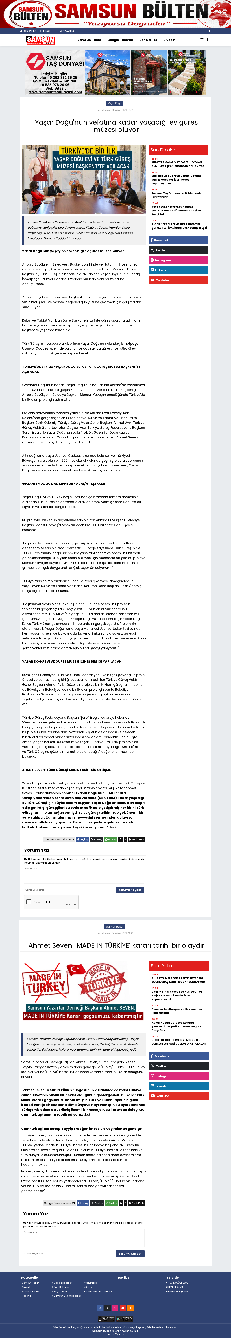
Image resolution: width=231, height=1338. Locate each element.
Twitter (160, 250)
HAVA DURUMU (175, 1287)
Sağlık (88, 1287)
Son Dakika (148, 40)
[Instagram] (115, 1308)
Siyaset (170, 40)
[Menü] (202, 40)
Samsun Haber (89, 40)
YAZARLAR (68, 31)
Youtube (162, 280)
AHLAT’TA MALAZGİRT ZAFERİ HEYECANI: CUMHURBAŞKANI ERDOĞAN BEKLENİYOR (177, 164)
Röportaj (26, 1295)
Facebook (161, 240)
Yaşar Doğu (114, 103)
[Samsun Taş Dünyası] (115, 72)
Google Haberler (120, 40)
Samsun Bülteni (30, 1291)
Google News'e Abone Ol (59, 839)
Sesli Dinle (137, 839)
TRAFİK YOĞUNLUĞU (177, 1282)
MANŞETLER (49, 31)
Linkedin (161, 270)
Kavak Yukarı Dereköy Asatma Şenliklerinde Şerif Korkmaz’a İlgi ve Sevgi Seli (176, 210)
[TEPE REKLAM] (115, 14)
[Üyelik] (210, 31)
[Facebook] (100, 1308)
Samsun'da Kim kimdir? (98, 1291)
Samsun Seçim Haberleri (67, 1295)
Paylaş (83, 839)
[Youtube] (123, 1308)
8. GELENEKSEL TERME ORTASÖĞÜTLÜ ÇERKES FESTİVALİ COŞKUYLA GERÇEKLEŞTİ (179, 226)
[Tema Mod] (208, 40)
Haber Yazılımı (115, 1334)
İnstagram (163, 260)
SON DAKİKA (29, 31)
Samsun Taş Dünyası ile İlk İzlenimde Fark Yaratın (176, 195)
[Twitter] (107, 1308)
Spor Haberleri (61, 1287)
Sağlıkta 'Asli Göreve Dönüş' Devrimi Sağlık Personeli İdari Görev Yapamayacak (176, 179)
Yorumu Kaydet (129, 890)
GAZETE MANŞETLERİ (177, 1291)
